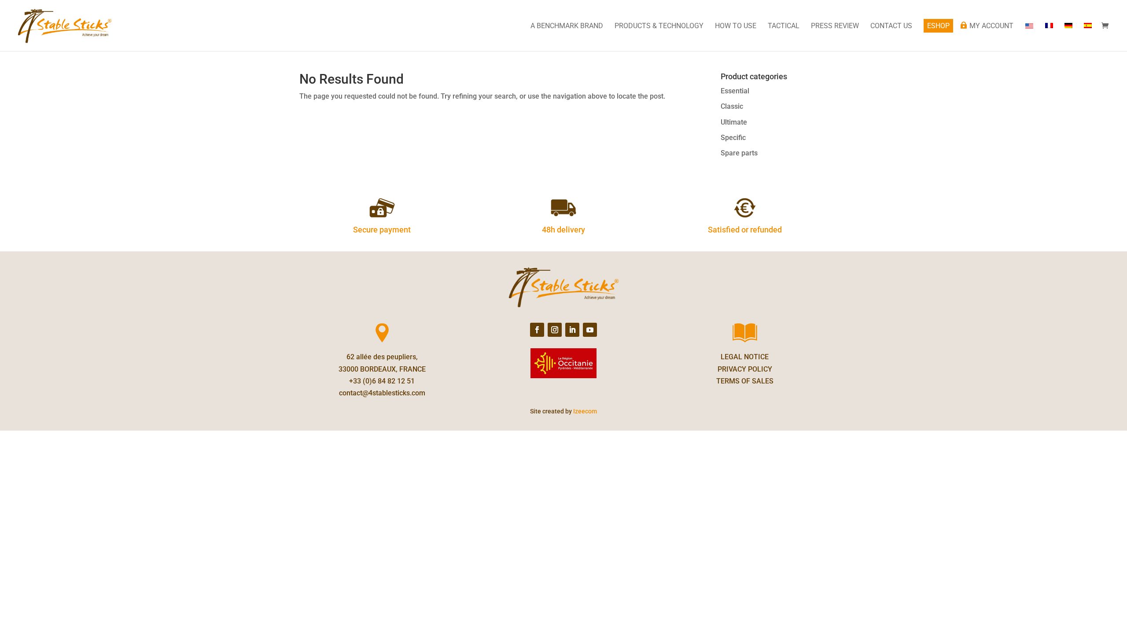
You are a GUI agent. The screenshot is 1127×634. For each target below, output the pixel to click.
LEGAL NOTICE (745, 357)
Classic (732, 106)
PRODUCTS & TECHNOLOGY (659, 26)
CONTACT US (891, 26)
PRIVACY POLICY (745, 369)
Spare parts (739, 153)
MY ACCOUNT (991, 26)
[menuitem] (1049, 37)
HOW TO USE (735, 26)
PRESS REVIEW (835, 26)
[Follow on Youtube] (590, 330)
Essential (735, 91)
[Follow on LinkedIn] (572, 330)
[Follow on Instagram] (555, 330)
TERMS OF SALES (744, 381)
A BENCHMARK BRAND (566, 26)
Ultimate (734, 122)
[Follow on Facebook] (537, 330)
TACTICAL (783, 26)
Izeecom (585, 411)
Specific (733, 137)
